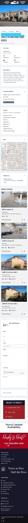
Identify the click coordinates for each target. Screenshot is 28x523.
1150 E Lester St (8, 241)
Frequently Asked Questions (9, 485)
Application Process (7, 487)
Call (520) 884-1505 (14, 407)
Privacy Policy (6, 493)
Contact (4, 491)
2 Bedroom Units (5, 35)
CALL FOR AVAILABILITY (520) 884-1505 (11, 34)
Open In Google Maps (9, 102)
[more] (19, 214)
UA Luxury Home (19, 35)
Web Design (19, 517)
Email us (10, 417)
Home (4, 480)
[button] (2, 15)
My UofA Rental (7, 220)
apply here (15, 445)
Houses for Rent (6, 489)
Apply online (11, 412)
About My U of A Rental (8, 483)
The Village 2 (13, 35)
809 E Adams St (7, 209)
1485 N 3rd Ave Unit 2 (9, 304)
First (4, 336)
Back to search (6, 393)
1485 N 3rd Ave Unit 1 (9, 272)
